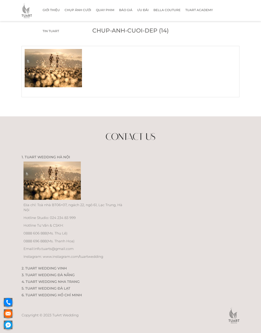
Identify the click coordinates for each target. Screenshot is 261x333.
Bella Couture (167, 10)
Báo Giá (125, 10)
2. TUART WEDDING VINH (44, 268)
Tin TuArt (51, 31)
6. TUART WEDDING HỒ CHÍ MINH (52, 295)
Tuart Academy (199, 10)
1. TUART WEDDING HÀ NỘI (46, 157)
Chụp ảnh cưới (78, 10)
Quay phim (105, 10)
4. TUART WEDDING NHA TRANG (51, 282)
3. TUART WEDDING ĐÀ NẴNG (48, 275)
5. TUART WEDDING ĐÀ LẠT (46, 288)
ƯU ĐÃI (143, 10)
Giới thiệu (51, 10)
